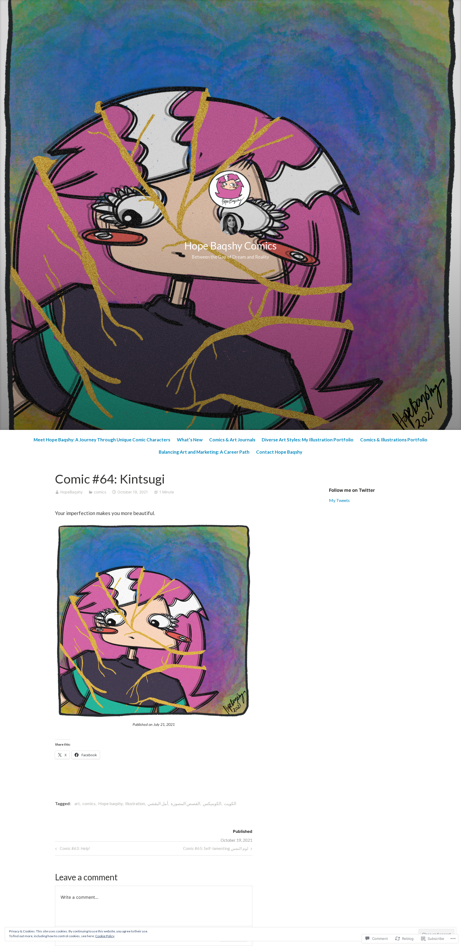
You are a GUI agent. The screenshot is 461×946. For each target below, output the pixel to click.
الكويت (230, 803)
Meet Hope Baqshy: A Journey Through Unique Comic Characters (102, 439)
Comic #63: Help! (72, 849)
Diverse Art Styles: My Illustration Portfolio (307, 439)
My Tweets (339, 500)
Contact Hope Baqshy (279, 452)
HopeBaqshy (71, 492)
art (77, 803)
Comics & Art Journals (232, 439)
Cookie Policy (104, 936)
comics (100, 492)
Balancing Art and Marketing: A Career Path (204, 452)
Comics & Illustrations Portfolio (393, 439)
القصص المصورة (185, 803)
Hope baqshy (110, 803)
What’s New (189, 439)
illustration (135, 803)
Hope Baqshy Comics (230, 245)
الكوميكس (212, 803)
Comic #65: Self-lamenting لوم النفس (215, 849)
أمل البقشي (158, 803)
